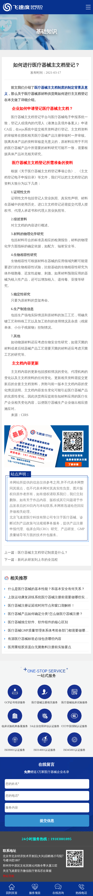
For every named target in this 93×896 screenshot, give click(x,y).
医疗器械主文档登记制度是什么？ (43, 552)
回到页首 (11, 893)
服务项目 (35, 893)
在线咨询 (58, 893)
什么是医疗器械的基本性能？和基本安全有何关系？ (46, 589)
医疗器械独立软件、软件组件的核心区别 (38, 622)
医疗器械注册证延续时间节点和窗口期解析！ (41, 605)
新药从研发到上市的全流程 (38, 559)
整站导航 (8, 876)
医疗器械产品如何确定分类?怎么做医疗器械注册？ (45, 614)
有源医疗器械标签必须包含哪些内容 (34, 639)
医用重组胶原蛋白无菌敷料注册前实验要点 (39, 647)
